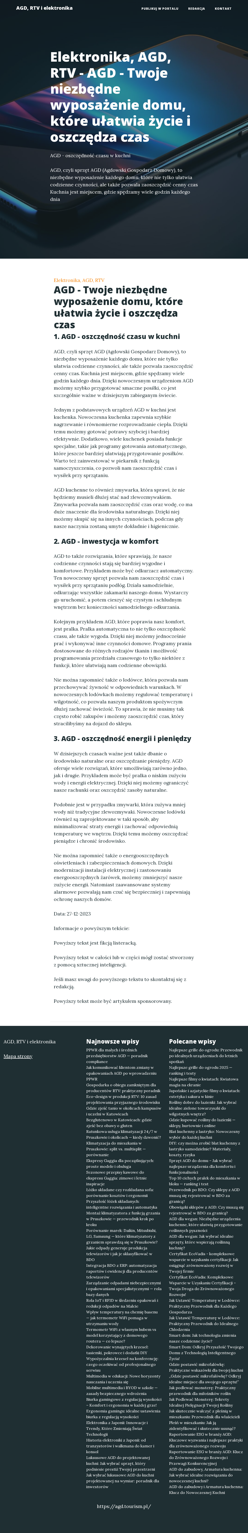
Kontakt (223, 9)
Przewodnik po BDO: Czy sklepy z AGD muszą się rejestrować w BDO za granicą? (204, 1195)
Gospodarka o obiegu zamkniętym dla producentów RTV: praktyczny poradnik (123, 1087)
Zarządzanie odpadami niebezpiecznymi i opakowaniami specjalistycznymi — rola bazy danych (124, 1288)
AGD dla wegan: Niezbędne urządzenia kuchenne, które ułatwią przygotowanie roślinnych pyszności (205, 1224)
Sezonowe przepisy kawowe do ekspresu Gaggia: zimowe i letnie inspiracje (116, 1178)
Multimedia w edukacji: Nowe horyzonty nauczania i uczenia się (123, 1379)
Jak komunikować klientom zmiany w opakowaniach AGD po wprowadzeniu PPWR (121, 1073)
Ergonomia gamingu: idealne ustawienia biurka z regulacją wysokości (123, 1414)
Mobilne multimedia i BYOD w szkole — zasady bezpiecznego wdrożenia (122, 1390)
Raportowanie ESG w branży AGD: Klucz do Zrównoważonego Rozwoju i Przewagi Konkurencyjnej (206, 1457)
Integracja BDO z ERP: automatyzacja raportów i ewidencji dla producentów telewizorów (122, 1271)
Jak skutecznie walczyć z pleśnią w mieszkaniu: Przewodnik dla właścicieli (204, 1414)
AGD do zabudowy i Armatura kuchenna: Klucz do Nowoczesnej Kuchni (206, 1489)
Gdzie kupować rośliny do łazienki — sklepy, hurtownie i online (202, 1122)
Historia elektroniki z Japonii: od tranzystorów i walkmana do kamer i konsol (120, 1446)
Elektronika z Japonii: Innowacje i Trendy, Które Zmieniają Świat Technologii (117, 1428)
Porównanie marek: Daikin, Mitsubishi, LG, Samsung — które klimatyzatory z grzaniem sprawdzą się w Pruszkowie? (122, 1236)
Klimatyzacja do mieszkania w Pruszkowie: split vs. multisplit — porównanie (116, 1149)
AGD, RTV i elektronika (44, 8)
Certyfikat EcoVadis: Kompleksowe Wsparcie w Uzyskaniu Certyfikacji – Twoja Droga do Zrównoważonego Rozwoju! (202, 1286)
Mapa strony (18, 1056)
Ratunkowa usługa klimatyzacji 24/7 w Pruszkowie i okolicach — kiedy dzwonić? (123, 1134)
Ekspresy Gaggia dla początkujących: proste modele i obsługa (120, 1163)
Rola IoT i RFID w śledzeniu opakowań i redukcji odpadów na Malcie (122, 1303)
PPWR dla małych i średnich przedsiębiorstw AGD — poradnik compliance (117, 1055)
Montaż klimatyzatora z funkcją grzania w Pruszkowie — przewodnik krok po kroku (123, 1219)
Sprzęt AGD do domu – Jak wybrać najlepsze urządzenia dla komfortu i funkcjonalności (202, 1166)
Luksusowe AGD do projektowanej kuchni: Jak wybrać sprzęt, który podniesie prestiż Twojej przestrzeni (120, 1463)
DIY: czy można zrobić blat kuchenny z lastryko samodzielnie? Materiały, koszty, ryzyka (204, 1149)
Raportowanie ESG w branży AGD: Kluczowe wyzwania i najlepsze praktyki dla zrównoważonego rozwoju (206, 1440)
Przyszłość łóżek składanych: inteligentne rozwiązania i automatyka (121, 1204)
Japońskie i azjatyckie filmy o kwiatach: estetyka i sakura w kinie (204, 1093)
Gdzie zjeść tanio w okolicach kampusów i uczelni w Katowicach (123, 1111)
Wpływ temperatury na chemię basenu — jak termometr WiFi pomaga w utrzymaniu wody (122, 1318)
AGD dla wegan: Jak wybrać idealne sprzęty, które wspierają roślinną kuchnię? (201, 1242)
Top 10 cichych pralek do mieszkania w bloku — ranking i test (204, 1181)
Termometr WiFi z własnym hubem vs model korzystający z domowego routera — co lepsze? (121, 1335)
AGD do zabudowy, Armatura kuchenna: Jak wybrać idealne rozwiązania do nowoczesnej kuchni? (205, 1475)
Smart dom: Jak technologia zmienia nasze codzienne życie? (202, 1338)
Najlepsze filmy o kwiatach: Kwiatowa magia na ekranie (203, 1082)
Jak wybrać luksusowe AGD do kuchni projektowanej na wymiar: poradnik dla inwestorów (122, 1481)
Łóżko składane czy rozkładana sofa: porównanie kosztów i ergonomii (120, 1192)
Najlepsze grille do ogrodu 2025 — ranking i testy (200, 1070)
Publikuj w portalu (159, 9)
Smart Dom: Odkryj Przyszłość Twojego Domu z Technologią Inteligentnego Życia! (206, 1352)
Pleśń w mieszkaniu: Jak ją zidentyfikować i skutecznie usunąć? (202, 1425)
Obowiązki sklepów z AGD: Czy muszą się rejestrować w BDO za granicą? (206, 1210)
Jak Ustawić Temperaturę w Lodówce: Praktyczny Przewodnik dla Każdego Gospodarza (204, 1306)
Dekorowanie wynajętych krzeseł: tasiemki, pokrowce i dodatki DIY (117, 1349)
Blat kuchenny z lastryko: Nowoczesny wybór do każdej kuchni (204, 1134)
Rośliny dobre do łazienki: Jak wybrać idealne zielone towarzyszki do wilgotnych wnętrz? (203, 1108)
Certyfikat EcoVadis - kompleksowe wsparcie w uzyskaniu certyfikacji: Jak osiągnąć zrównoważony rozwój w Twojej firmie (203, 1262)
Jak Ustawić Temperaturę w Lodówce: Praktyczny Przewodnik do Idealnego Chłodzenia (204, 1323)
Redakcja (196, 9)
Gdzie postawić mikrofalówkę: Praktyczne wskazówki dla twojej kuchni (206, 1367)
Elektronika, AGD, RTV (79, 280)
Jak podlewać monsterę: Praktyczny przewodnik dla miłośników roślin (202, 1390)
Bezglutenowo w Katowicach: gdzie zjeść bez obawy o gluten (119, 1122)
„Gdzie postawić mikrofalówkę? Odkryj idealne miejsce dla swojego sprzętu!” (205, 1379)
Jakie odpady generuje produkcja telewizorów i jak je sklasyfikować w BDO (119, 1253)
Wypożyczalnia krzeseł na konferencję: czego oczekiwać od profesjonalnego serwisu (122, 1364)
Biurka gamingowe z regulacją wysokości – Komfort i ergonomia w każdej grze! (124, 1402)
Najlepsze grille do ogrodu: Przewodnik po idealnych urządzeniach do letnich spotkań (205, 1055)
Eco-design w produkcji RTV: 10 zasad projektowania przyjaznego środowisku (123, 1099)
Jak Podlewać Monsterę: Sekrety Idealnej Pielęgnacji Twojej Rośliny (201, 1402)
